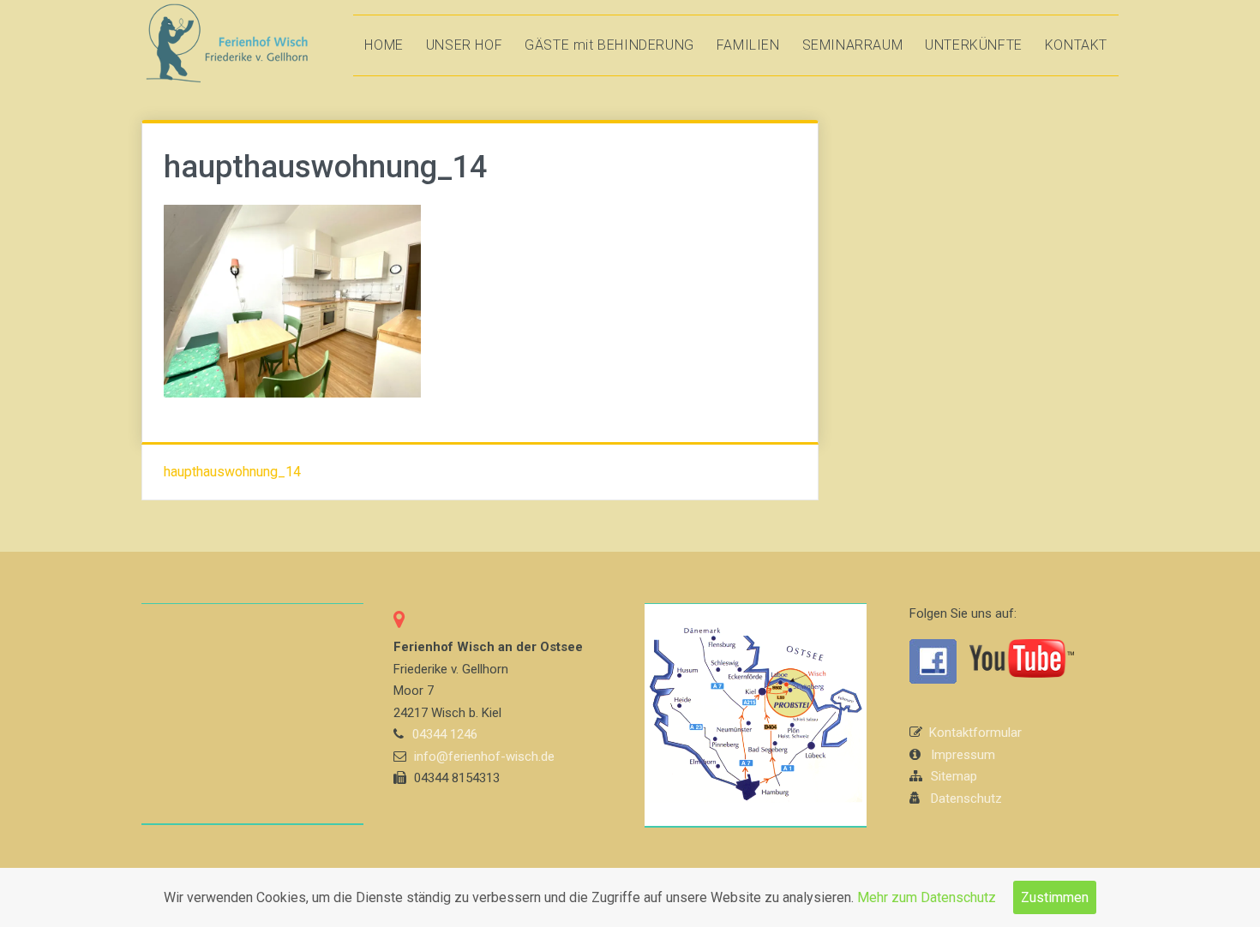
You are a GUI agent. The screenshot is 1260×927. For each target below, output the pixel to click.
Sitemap (954, 776)
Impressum (963, 755)
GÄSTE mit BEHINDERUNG (609, 45)
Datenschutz (966, 798)
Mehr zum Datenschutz (926, 897)
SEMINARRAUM (852, 45)
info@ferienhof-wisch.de (484, 756)
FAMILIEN (748, 45)
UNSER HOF (464, 45)
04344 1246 (444, 734)
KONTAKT (1076, 45)
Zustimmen (1055, 897)
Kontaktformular (975, 732)
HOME (383, 45)
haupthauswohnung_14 (232, 472)
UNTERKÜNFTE (974, 45)
